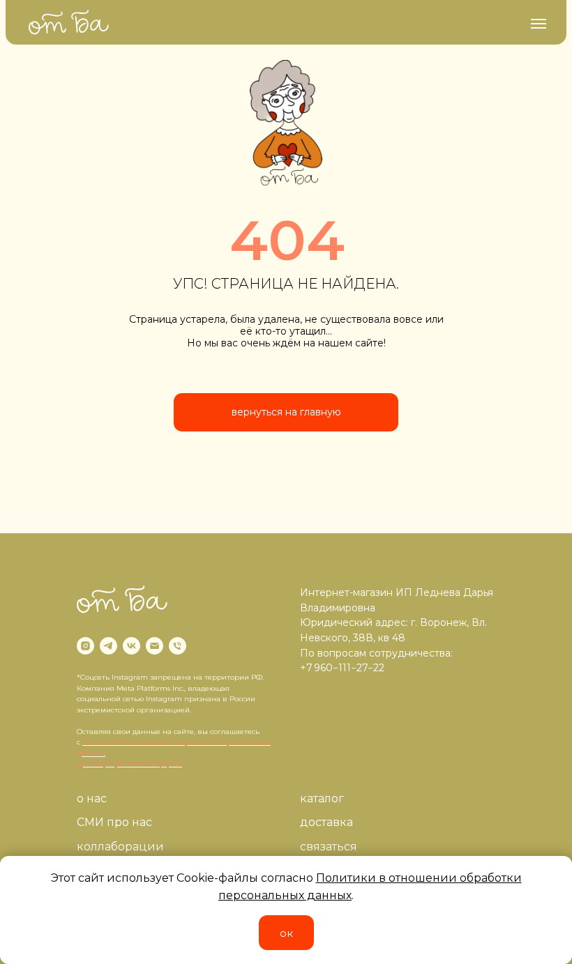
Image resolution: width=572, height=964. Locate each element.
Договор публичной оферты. (129, 763)
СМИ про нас (114, 822)
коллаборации (120, 846)
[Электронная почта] (154, 646)
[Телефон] (177, 646)
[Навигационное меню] (538, 24)
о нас (92, 798)
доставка (326, 822)
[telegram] (108, 646)
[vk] (131, 646)
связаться (328, 846)
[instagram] (85, 646)
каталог (322, 798)
